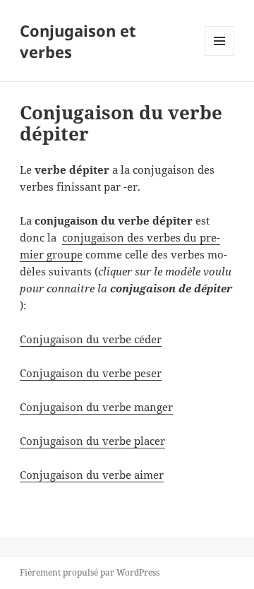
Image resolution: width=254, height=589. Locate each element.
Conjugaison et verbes (78, 41)
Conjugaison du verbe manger (96, 407)
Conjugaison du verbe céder (91, 339)
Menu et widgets (219, 55)
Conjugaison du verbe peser (91, 373)
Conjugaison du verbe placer (92, 441)
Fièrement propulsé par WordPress (89, 572)
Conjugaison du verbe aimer (92, 475)
